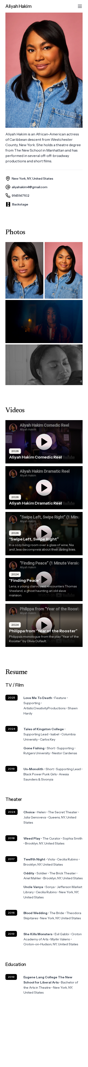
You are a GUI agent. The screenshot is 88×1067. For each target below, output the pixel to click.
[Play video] (44, 442)
